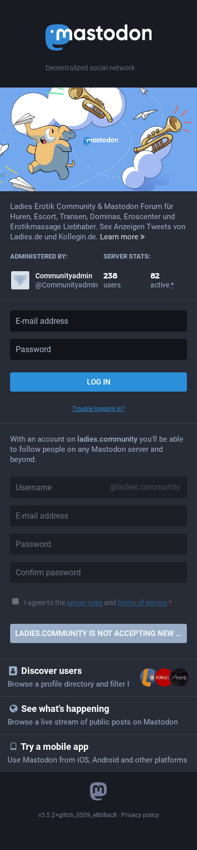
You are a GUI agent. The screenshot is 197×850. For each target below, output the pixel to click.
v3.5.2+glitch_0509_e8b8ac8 (77, 815)
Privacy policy (140, 815)
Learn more (120, 236)
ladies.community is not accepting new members (101, 633)
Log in (99, 382)
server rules (85, 603)
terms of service (142, 603)
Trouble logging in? (98, 408)
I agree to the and (98, 603)
